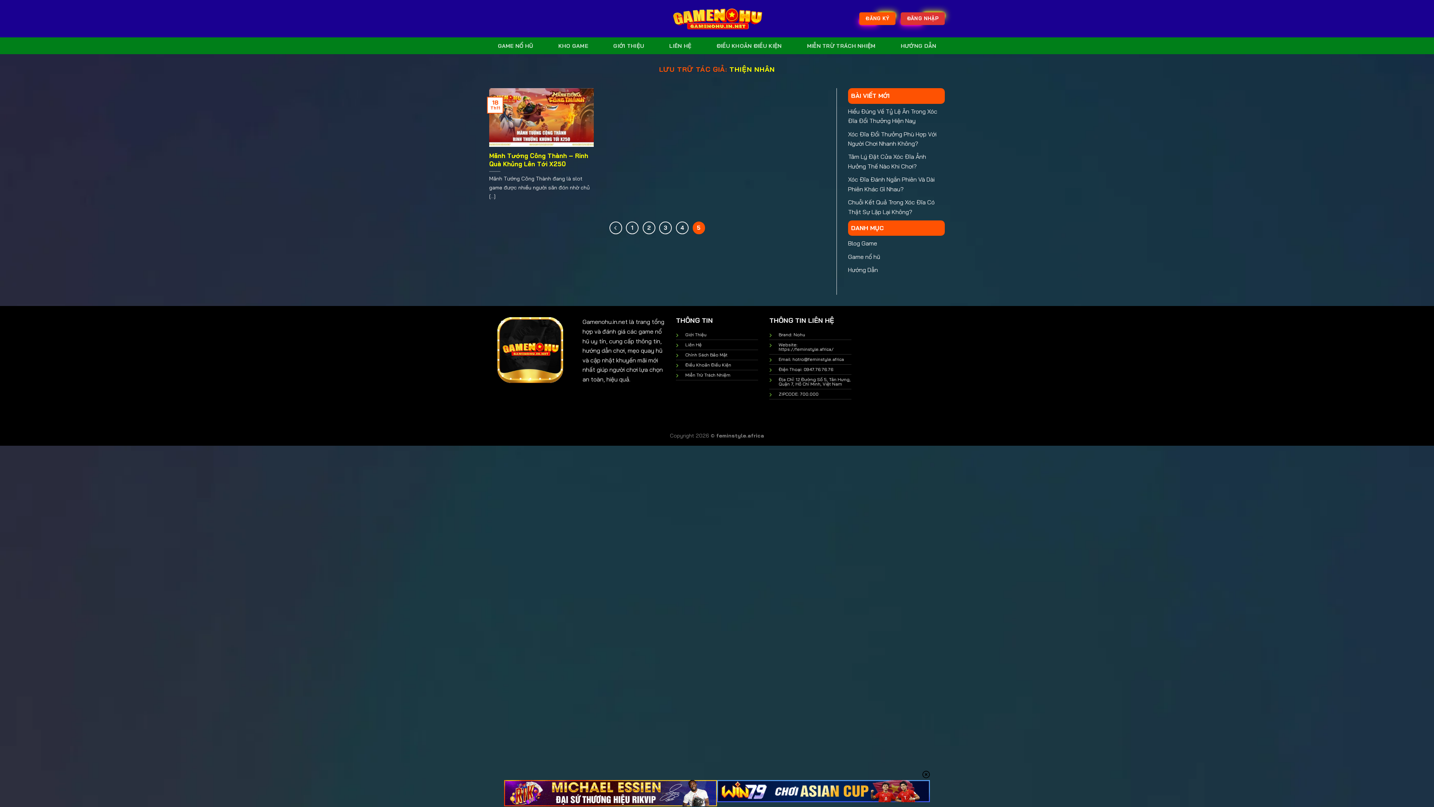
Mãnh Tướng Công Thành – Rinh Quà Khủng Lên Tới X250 (538, 160)
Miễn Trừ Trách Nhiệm (841, 46)
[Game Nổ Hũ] (717, 19)
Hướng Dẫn (919, 46)
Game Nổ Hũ (515, 46)
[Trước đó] (615, 228)
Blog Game (862, 243)
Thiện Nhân (752, 69)
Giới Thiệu (628, 46)
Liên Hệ (680, 46)
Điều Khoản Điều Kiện (749, 46)
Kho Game (573, 46)
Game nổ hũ (864, 256)
